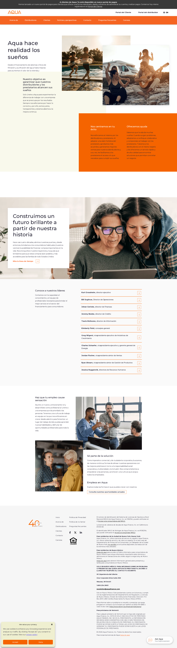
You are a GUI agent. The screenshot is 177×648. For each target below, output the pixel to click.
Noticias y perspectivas (67, 20)
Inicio (58, 517)
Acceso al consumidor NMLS (125, 533)
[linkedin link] (81, 532)
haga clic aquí (125, 635)
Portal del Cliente (95, 6)
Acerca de (13, 20)
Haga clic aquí (102, 552)
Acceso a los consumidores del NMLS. (111, 521)
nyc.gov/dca (112, 544)
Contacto (87, 20)
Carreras (126, 20)
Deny (41, 642)
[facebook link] (70, 532)
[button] (52, 624)
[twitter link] (75, 532)
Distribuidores (30, 20)
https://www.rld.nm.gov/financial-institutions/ (125, 607)
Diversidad (127, 24)
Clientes (46, 20)
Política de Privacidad (77, 517)
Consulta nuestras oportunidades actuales (107, 492)
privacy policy (31, 635)
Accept (15, 642)
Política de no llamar (77, 522)
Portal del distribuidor (148, 12)
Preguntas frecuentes (107, 20)
